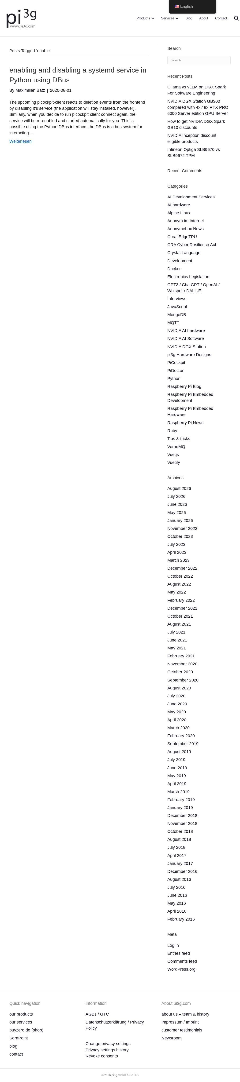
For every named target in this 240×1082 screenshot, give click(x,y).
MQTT (173, 322)
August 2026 (179, 488)
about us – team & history (185, 1014)
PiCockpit (176, 362)
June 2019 (177, 767)
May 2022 (176, 592)
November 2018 (182, 823)
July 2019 (176, 759)
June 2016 (177, 895)
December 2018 (182, 815)
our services (20, 1022)
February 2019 (181, 799)
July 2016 (176, 887)
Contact (221, 18)
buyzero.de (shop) (26, 1030)
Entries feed (178, 953)
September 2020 (183, 680)
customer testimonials (181, 1030)
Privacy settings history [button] (107, 1050)
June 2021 (177, 640)
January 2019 (180, 807)
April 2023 (176, 552)
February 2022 (181, 600)
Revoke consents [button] (102, 1056)
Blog (188, 18)
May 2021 (176, 648)
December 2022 (182, 568)
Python (173, 378)
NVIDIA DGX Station (186, 346)
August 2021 (179, 624)
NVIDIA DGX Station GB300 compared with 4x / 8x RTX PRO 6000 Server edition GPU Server (197, 107)
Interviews (176, 298)
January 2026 (180, 520)
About (203, 18)
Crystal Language (183, 252)
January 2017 (180, 863)
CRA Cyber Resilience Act (191, 244)
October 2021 (180, 616)
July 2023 (176, 544)
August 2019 (179, 751)
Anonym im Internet (185, 221)
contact (16, 1054)
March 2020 (178, 727)
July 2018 (176, 847)
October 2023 (180, 536)
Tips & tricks (178, 438)
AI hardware (178, 205)
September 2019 (183, 743)
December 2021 (182, 608)
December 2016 (182, 871)
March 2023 (178, 560)
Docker (174, 268)
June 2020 (177, 704)
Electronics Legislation (188, 276)
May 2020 (176, 712)
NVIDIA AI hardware (186, 330)
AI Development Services (191, 197)
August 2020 (179, 688)
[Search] (233, 18)
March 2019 (178, 791)
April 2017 (176, 855)
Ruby (172, 430)
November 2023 (182, 528)
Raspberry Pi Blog (184, 386)
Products (143, 18)
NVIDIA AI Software (185, 338)
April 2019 (176, 783)
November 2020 (182, 664)
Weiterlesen (20, 141)
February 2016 (181, 919)
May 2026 (176, 512)
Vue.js (173, 454)
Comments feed (182, 961)
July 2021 (176, 632)
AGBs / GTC (97, 1014)
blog (13, 1046)
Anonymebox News (185, 228)
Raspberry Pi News (185, 422)
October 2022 (180, 576)
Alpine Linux (178, 213)
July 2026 (176, 496)
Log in (173, 945)
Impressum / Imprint (180, 1022)
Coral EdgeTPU (182, 236)
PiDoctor (175, 370)
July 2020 (176, 696)
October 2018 (180, 831)
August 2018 (179, 839)
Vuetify (173, 462)
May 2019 (176, 775)
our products (21, 1014)
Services (168, 18)
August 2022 (179, 584)
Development (179, 261)
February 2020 (181, 735)
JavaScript (177, 306)
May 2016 (176, 903)
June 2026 (177, 504)
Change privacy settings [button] (108, 1043)
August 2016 (179, 879)
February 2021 (181, 656)
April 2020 (176, 720)
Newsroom (171, 1038)
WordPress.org (181, 969)
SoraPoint (18, 1038)
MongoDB (176, 314)
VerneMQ (176, 446)
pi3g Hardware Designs (189, 354)
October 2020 (180, 672)
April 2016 (176, 911)
